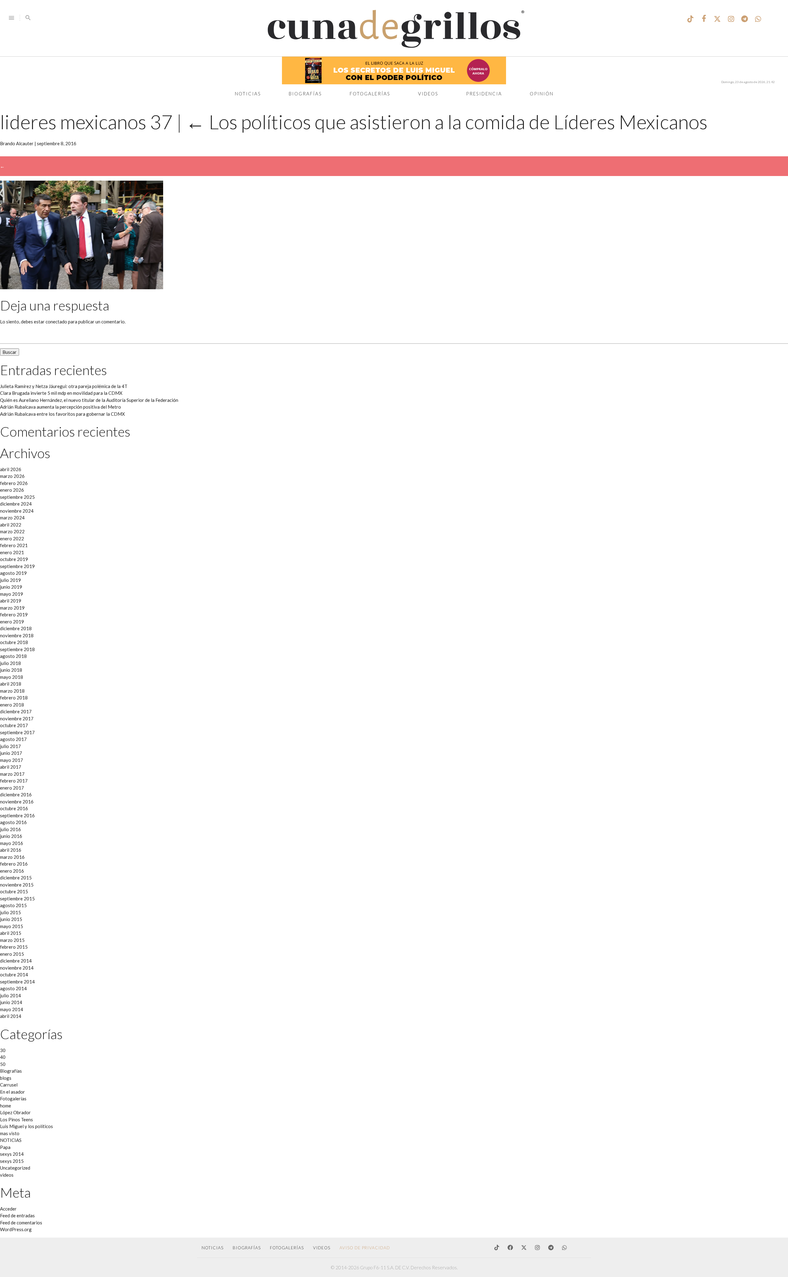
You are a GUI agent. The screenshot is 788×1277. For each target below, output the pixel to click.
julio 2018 (10, 663)
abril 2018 (10, 684)
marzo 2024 (12, 517)
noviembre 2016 (17, 801)
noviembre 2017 (17, 718)
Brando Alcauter (17, 143)
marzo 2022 (12, 531)
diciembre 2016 (16, 794)
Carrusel (9, 1084)
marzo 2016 (12, 857)
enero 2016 (12, 871)
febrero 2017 (14, 780)
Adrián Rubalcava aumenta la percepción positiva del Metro (60, 407)
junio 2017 (11, 753)
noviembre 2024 (17, 511)
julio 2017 (10, 746)
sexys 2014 (12, 1154)
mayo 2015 (11, 926)
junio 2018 (11, 670)
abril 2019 (10, 600)
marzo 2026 (12, 476)
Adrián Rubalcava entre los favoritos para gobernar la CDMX (62, 414)
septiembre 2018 (17, 649)
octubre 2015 (14, 891)
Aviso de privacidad (365, 1247)
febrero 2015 (14, 947)
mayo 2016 (11, 843)
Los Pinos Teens (16, 1119)
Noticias (248, 93)
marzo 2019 (12, 607)
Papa (5, 1147)
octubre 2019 (14, 559)
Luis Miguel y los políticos (26, 1126)
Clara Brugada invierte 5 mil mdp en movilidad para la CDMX (61, 393)
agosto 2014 (13, 988)
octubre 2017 (14, 725)
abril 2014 (10, 1016)
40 (3, 1057)
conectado (56, 321)
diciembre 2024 (16, 503)
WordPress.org (16, 1229)
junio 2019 (11, 587)
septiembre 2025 (17, 497)
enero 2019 (12, 621)
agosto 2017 (13, 739)
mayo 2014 (11, 1009)
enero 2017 (12, 788)
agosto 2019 (13, 573)
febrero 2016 (14, 864)
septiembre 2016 (17, 815)
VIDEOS (321, 1247)
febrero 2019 (14, 614)
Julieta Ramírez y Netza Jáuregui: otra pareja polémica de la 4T (63, 386)
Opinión (541, 93)
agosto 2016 (13, 822)
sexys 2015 (12, 1161)
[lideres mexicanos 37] (81, 287)
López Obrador (15, 1112)
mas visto (9, 1133)
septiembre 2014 (17, 981)
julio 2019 (10, 580)
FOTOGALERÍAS (287, 1247)
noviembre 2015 (17, 884)
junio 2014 (11, 1002)
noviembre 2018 (17, 635)
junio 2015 (11, 919)
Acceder (8, 1208)
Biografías (305, 93)
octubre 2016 (14, 808)
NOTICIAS (11, 1140)
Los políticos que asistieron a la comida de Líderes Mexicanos (446, 121)
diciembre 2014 (16, 960)
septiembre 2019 (17, 566)
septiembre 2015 (17, 898)
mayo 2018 (11, 677)
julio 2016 (10, 829)
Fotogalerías (370, 93)
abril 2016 (10, 850)
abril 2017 (10, 767)
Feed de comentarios (21, 1222)
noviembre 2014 (17, 968)
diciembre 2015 (16, 877)
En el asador (12, 1092)
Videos (428, 93)
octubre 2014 (14, 974)
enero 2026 (12, 490)
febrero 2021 (14, 545)
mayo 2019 (11, 594)
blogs (5, 1078)
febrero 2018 (14, 697)
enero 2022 (12, 538)
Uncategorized (15, 1168)
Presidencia (484, 93)
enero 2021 (12, 552)
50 (3, 1064)
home (5, 1105)
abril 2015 (10, 933)
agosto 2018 (13, 656)
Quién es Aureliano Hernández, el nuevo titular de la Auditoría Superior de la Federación (89, 400)
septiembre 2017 (17, 732)
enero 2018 (12, 704)
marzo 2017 (12, 774)
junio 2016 (11, 836)
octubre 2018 (14, 642)
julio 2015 (10, 912)
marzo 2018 (12, 691)
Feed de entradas (17, 1215)
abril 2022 (10, 524)
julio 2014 (10, 995)
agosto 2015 (13, 905)
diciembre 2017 (16, 711)
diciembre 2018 (16, 628)
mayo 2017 (11, 760)
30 (3, 1050)
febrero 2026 (14, 483)
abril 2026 (10, 469)
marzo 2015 (12, 940)
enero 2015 (12, 954)
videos (7, 1175)
